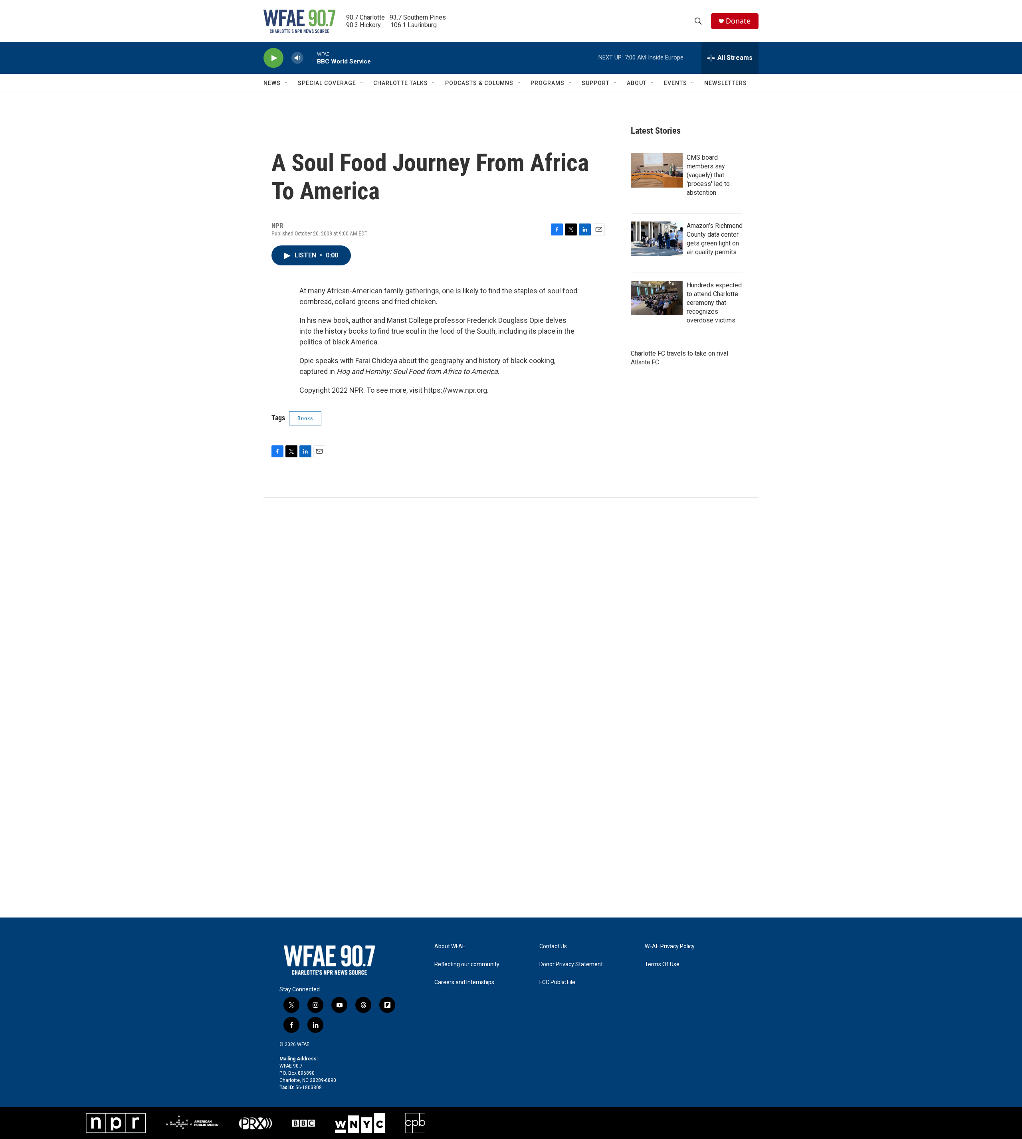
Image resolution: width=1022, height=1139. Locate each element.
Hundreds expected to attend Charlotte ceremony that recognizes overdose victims (714, 302)
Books (305, 418)
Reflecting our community (466, 964)
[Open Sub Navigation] (286, 83)
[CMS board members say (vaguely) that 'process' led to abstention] (657, 170)
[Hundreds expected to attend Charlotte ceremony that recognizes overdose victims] (657, 298)
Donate (738, 21)
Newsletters (725, 83)
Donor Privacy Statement (571, 964)
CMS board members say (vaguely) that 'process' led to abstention (708, 175)
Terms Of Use (662, 964)
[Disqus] (511, 605)
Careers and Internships (464, 982)
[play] (273, 58)
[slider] (310, 57)
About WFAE (449, 946)
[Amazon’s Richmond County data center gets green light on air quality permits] (657, 238)
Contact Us (553, 946)
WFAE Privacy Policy (670, 946)
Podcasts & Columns (479, 83)
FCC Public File (557, 982)
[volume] (297, 58)
